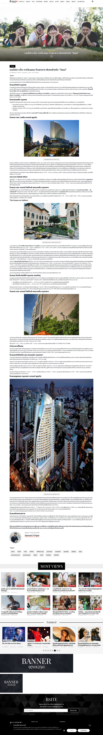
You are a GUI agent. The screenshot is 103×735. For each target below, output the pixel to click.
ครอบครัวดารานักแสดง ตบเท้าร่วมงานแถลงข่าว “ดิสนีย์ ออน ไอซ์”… (63, 644)
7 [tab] (57, 650)
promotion (49, 551)
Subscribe (73, 710)
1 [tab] (43, 650)
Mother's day (40, 551)
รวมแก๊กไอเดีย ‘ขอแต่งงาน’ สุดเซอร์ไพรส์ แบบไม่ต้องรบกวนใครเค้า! (64, 590)
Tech (33, 1)
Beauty (74, 1)
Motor (51, 1)
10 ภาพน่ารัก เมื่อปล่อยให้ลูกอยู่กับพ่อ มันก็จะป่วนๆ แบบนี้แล (90, 590)
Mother (32, 551)
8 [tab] (59, 650)
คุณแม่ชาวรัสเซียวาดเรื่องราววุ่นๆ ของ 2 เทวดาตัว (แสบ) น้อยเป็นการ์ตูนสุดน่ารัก (37, 613)
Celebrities (81, 1)
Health (28, 1)
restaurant (58, 551)
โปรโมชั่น (56, 555)
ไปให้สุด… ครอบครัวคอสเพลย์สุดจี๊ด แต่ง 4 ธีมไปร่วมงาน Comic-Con (89, 613)
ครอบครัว (66, 551)
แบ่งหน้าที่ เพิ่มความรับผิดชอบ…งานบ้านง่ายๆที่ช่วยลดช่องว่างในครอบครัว (38, 590)
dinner (12, 551)
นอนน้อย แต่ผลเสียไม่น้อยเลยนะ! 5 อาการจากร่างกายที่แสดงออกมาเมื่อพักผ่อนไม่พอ (89, 645)
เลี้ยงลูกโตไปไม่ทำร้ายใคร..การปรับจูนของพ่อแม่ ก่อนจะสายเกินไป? (64, 613)
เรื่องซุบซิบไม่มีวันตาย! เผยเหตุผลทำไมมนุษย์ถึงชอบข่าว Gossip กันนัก (38, 644)
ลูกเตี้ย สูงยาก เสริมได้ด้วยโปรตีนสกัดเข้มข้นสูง (13, 590)
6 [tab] (55, 650)
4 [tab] (50, 650)
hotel (25, 551)
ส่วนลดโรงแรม (26, 555)
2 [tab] (46, 650)
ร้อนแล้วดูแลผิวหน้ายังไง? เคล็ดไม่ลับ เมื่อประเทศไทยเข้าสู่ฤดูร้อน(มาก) (13, 644)
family (19, 551)
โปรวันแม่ (48, 555)
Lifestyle (21, 1)
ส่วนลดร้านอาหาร (15, 555)
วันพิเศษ (74, 551)
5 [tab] (52, 650)
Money (46, 1)
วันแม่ (80, 551)
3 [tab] (48, 650)
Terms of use (34, 721)
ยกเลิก (71, 730)
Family (62, 1)
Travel (68, 1)
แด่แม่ (41, 555)
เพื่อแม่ (35, 555)
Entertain (39, 1)
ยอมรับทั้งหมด (83, 730)
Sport (57, 1)
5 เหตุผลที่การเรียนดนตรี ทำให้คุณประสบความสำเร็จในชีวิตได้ (11, 613)
